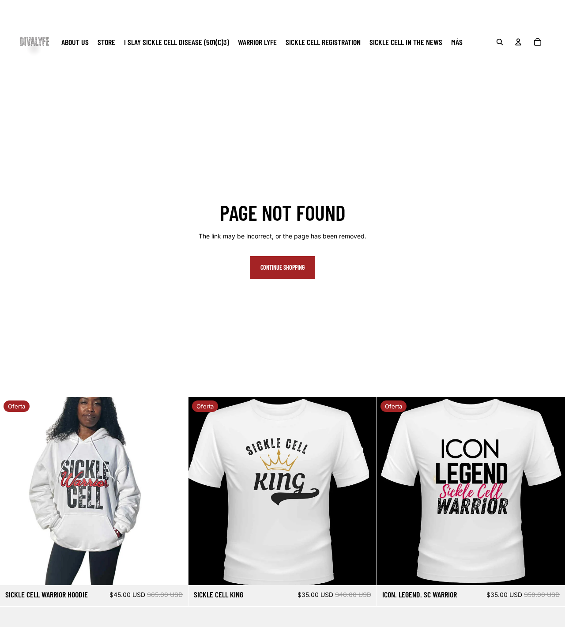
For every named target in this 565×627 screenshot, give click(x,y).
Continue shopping (282, 267)
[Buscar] (499, 42)
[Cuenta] (518, 42)
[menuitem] (457, 41)
